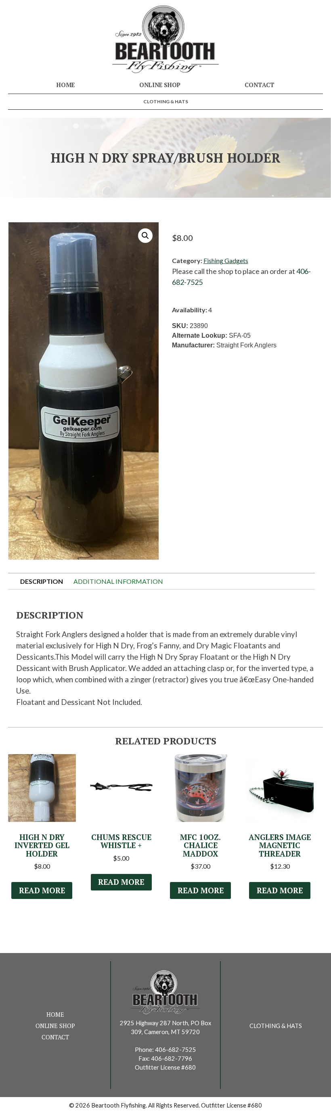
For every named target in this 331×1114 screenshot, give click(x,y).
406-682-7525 (175, 1049)
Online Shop (159, 85)
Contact (259, 85)
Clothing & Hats (165, 101)
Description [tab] (41, 581)
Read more (42, 890)
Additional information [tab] (118, 581)
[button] (145, 235)
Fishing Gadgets (225, 260)
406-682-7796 (171, 1058)
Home (66, 85)
